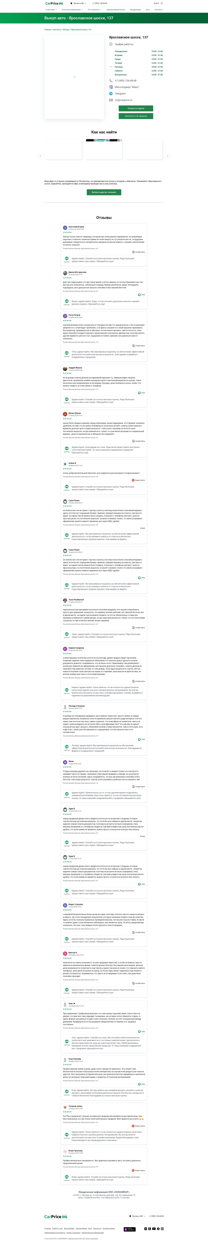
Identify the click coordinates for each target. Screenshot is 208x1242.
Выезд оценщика (73, 1233)
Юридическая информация (93, 1233)
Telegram (120, 93)
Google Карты (140, 252)
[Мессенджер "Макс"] (162, 1229)
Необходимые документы (54, 1233)
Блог (90, 1228)
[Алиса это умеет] (130, 1231)
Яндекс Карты (140, 480)
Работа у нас (57, 1228)
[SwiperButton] (41, 156)
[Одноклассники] (149, 1229)
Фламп (142, 528)
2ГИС (143, 295)
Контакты (97, 1228)
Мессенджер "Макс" (127, 87)
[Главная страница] (52, 1216)
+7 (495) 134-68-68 (125, 80)
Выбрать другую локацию (104, 192)
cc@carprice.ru (123, 100)
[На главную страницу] (54, 3)
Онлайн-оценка (109, 1228)
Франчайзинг (69, 1228)
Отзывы (47, 1228)
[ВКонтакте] (145, 1229)
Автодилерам (81, 1228)
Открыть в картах (136, 108)
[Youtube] (154, 1229)
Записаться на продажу (136, 116)
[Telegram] (158, 1229)
